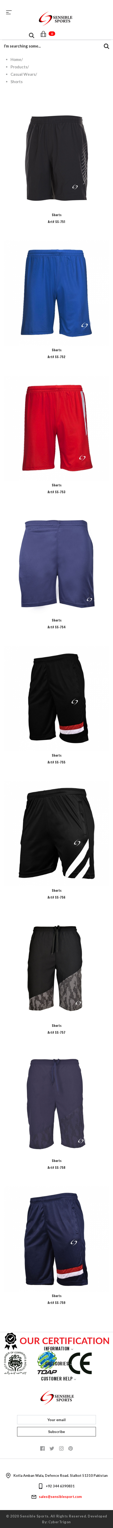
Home (16, 59)
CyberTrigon (59, 1522)
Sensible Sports (34, 1516)
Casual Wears (23, 74)
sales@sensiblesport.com (60, 1496)
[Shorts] (56, 157)
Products (19, 66)
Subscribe (56, 1431)
